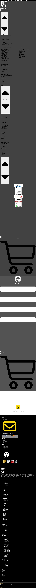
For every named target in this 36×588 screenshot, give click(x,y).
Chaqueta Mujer (4, 56)
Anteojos (2, 80)
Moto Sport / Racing (5, 44)
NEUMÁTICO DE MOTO (6, 35)
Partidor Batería (4, 65)
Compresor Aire (4, 63)
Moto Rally (3, 42)
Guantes (2, 133)
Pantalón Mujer (4, 57)
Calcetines (21, 50)
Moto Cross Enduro (5, 39)
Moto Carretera (4, 38)
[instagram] (18, 466)
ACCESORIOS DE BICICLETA (7, 140)
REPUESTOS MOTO (5, 58)
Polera (2, 82)
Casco (2, 131)
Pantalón (2, 138)
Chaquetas (3, 83)
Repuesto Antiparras (5, 61)
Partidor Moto (3, 76)
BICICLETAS (3, 122)
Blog (2, 580)
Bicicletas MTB (4, 127)
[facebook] (16, 466)
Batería (2, 71)
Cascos (20, 48)
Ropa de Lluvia (22, 51)
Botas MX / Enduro (4, 52)
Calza (2, 137)
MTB (2, 116)
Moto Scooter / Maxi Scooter (6, 43)
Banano (2, 154)
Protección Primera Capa (24, 49)
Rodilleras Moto (6, 503)
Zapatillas (21, 47)
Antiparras (3, 132)
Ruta (2, 119)
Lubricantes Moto (4, 74)
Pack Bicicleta (4, 128)
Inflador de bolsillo (4, 64)
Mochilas (20, 52)
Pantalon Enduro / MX (5, 50)
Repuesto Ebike (4, 143)
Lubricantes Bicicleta (5, 142)
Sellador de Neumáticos (5, 66)
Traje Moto (4, 532)
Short (2, 135)
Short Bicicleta (5, 567)
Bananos (20, 53)
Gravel (2, 115)
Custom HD (9, 40)
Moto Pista (3, 41)
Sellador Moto (5, 487)
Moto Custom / (4, 40)
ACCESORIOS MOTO (5, 69)
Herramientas (21, 54)
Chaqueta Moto (4, 54)
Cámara (2, 120)
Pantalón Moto (4, 53)
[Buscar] (0, 237)
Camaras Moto (6, 483)
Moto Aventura (4, 37)
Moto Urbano (3, 45)
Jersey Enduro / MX (5, 49)
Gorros (2, 81)
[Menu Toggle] (0, 10)
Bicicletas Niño (4, 126)
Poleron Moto (3, 55)
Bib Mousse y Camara (5, 36)
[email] (19, 466)
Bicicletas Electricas (5, 125)
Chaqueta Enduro (4, 51)
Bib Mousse (4, 522)
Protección (3, 139)
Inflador (2, 73)
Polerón (2, 152)
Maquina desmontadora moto (6, 75)
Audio (20, 57)
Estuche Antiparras (22, 56)
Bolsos (20, 55)
